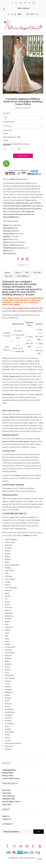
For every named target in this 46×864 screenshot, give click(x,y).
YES (6, 134)
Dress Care (6, 804)
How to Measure (22, 276)
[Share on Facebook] (18, 260)
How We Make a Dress (11, 802)
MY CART (32, 14)
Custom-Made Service (11, 778)
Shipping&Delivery (9, 770)
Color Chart (8, 276)
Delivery (7, 272)
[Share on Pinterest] (27, 260)
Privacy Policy (7, 776)
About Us (5, 816)
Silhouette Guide (8, 799)
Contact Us (6, 819)
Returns (18, 272)
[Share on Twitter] (22, 260)
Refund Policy (7, 773)
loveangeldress (30, 858)
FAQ (27, 272)
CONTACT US (13, 217)
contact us (27, 535)
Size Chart (37, 272)
